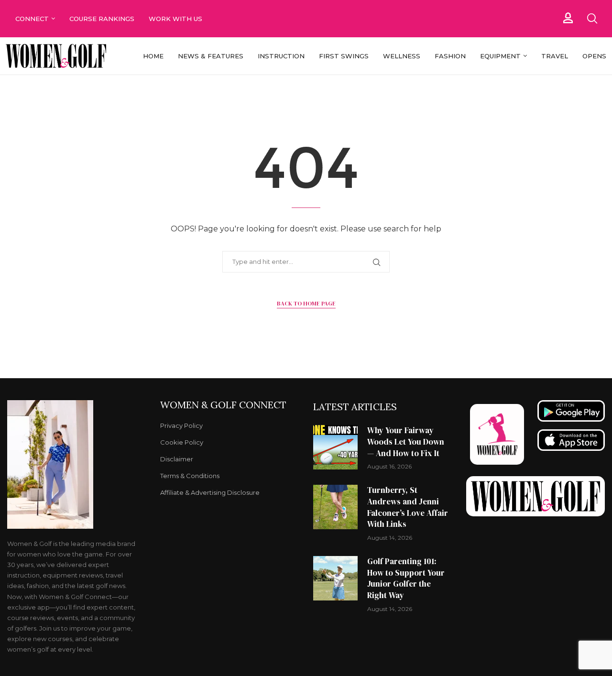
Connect (32, 18)
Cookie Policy (181, 442)
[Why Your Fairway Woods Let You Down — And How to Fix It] (335, 447)
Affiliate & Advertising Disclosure (210, 493)
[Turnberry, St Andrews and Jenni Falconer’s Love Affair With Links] (335, 507)
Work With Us (176, 18)
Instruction (281, 56)
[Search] (592, 18)
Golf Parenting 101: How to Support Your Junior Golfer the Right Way (406, 578)
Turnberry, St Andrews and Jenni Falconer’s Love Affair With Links (407, 507)
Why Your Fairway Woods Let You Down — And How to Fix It (405, 442)
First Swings (344, 56)
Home (153, 56)
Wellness (401, 56)
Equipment (500, 56)
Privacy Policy (181, 426)
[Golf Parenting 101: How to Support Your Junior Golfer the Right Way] (335, 578)
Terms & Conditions (189, 476)
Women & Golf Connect (223, 405)
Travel (554, 56)
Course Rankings (101, 18)
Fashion (450, 56)
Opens (594, 56)
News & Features (210, 56)
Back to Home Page (306, 303)
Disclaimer (176, 459)
